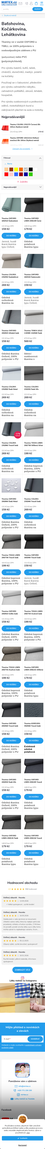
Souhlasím (23, 1138)
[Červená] (6, 174)
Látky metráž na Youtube (24, 1099)
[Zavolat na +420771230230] (26, 3)
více (28, 1133)
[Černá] (31, 169)
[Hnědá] (11, 169)
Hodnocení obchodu (22, 883)
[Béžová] (6, 169)
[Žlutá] (16, 169)
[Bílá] (36, 169)
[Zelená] (31, 174)
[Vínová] (21, 174)
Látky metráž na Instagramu (23, 981)
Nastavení (22, 1145)
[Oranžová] (21, 169)
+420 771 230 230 (24, 1090)
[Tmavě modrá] (26, 174)
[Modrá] (16, 174)
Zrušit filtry (24, 182)
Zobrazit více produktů (21, 149)
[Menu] (41, 3)
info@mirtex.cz (24, 1086)
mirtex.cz (24, 1094)
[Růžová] (11, 174)
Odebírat (35, 1039)
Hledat (37, 9)
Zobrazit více (22, 970)
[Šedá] (26, 169)
